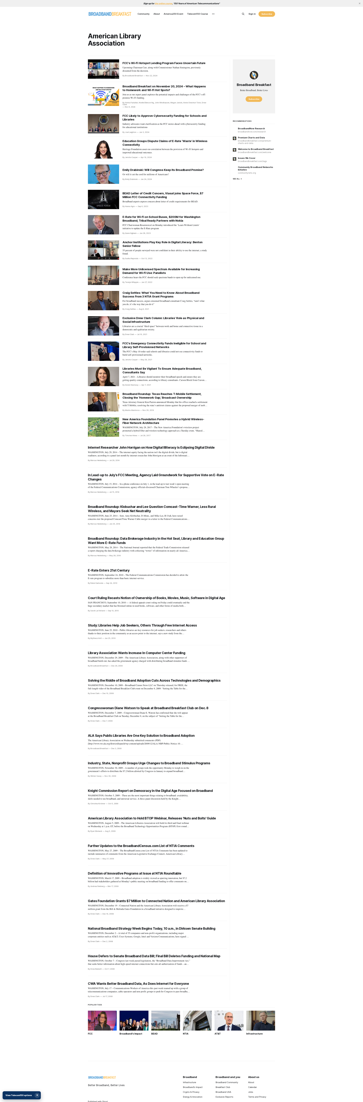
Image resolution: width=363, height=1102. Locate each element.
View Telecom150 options (19, 1095)
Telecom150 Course (197, 14)
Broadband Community (227, 1082)
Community (144, 14)
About (157, 14)
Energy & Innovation (192, 1096)
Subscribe (266, 14)
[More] (213, 14)
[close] (359, 3)
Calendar (252, 1087)
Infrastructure (189, 1082)
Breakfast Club (223, 1087)
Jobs (250, 1092)
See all (236, 179)
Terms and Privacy (257, 1096)
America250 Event (173, 14)
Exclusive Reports (224, 1096)
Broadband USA (223, 1092)
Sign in (252, 14)
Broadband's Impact (193, 1087)
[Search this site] (243, 14)
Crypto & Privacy (191, 1092)
